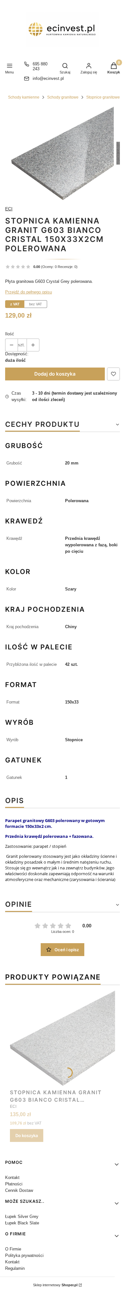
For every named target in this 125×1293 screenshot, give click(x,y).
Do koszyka (26, 1135)
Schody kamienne (23, 97)
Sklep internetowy (55, 1285)
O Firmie (13, 1249)
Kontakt (12, 1177)
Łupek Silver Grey (21, 1216)
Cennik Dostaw (19, 1190)
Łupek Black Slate (22, 1223)
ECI (9, 208)
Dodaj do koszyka (55, 374)
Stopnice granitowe (103, 97)
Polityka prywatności (24, 1255)
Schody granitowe (63, 97)
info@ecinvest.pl (48, 78)
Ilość (9, 333)
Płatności (13, 1184)
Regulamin (15, 1268)
